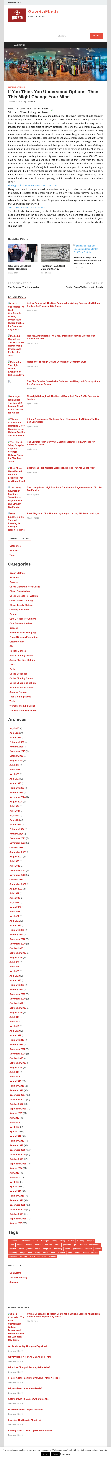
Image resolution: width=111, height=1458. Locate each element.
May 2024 (14, 815)
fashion (29, 1245)
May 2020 (14, 971)
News (12, 664)
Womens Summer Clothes (22, 710)
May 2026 (14, 728)
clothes (71, 1241)
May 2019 (14, 1026)
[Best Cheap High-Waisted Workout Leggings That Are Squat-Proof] (16, 468)
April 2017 (14, 1131)
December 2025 (17, 751)
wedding (23, 1256)
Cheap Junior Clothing (21, 600)
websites (13, 1256)
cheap (62, 1241)
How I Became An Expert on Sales (25, 1409)
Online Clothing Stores (21, 678)
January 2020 (16, 989)
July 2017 (14, 1118)
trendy (86, 1253)
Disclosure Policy (18, 1277)
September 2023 (17, 852)
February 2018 (16, 1086)
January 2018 (16, 1090)
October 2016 (16, 1159)
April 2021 (14, 921)
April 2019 (14, 1031)
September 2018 (17, 1063)
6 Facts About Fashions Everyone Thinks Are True (34, 1378)
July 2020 (14, 962)
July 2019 (14, 1017)
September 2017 (17, 1109)
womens (52, 1256)
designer (90, 1241)
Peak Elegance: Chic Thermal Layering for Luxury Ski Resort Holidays (63, 513)
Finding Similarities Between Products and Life (32, 185)
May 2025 (14, 774)
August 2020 (15, 957)
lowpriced (47, 1249)
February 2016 (16, 1196)
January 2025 (16, 792)
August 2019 (15, 1012)
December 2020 (17, 939)
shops (22, 1253)
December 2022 (17, 870)
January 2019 (16, 1044)
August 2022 (15, 889)
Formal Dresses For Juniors (23, 637)
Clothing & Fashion (16, 87)
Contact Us (15, 1273)
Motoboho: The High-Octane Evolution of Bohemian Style (56, 362)
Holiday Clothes (17, 651)
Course (13, 614)
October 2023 (16, 847)
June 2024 (14, 811)
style (53, 1253)
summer (61, 1253)
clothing (80, 1241)
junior (21, 1249)
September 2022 (17, 884)
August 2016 (15, 1168)
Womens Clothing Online (22, 706)
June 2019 (14, 1022)
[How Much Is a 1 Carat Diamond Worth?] (55, 254)
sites (30, 1253)
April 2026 (14, 733)
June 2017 (14, 1122)
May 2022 (14, 902)
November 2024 (17, 797)
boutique (45, 1241)
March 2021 (15, 925)
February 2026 (16, 742)
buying (54, 1241)
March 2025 (15, 783)
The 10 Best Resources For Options (26, 207)
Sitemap (13, 1282)
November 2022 (17, 875)
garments (67, 1245)
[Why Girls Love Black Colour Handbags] (22, 254)
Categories (15, 546)
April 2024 (14, 820)
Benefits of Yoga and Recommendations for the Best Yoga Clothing (87, 260)
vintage (94, 1253)
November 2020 (17, 944)
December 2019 (17, 994)
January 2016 (16, 1200)
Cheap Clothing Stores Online (24, 587)
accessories (14, 1241)
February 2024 (16, 829)
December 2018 (17, 1049)
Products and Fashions (21, 687)
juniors (29, 1249)
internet (12, 1249)
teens (70, 1253)
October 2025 (16, 756)
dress (11, 1245)
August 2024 (15, 802)
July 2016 (14, 1173)
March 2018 (15, 1081)
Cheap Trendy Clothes (20, 605)
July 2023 (14, 861)
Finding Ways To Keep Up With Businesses (30, 1430)
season (98, 1249)
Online (12, 669)
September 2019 (17, 1008)
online (67, 1249)
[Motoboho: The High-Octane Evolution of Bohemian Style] (16, 362)
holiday (83, 1245)
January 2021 (16, 934)
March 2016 (15, 1191)
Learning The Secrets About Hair (25, 1420)
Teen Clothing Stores (20, 697)
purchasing (78, 1249)
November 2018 (17, 1054)
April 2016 (14, 1186)
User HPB (31, 102)
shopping (13, 1253)
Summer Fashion (18, 692)
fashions (39, 1245)
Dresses (13, 628)
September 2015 (17, 1219)
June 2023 (14, 866)
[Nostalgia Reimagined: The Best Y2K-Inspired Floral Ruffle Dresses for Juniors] (16, 396)
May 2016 (14, 1182)
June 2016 (14, 1177)
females (48, 1245)
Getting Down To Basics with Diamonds (28, 1399)
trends (77, 1253)
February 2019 (16, 1040)
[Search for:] (79, 36)
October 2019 (16, 1003)
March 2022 (15, 907)
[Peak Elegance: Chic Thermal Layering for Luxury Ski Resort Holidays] (16, 514)
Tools (12, 701)
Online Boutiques (18, 674)
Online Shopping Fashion (22, 683)
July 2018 (14, 1072)
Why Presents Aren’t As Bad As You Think (29, 1357)
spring (37, 1253)
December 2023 (17, 838)
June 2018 (14, 1077)
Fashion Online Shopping (22, 632)
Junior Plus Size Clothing (22, 660)
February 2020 (16, 985)
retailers (88, 1249)
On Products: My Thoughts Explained (27, 1346)
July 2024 (14, 806)
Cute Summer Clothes (20, 623)
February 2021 (16, 930)
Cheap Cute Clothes (19, 591)
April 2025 (14, 779)
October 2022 (16, 879)
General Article (17, 642)
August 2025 (15, 760)
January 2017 (16, 1145)
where (32, 1256)
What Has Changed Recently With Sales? (29, 1367)
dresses (20, 1245)
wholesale (41, 1256)
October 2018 (16, 1058)
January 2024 (16, 834)
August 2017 (15, 1113)
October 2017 (16, 1104)
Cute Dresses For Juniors (22, 619)
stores (45, 1253)
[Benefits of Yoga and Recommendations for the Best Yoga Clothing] (88, 250)
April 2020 (14, 976)
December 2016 (17, 1150)
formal (57, 1245)
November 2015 (17, 1209)
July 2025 (14, 765)
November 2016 (17, 1154)
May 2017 (14, 1127)
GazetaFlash (43, 11)
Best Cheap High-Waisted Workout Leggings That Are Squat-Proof (61, 468)
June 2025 (14, 769)
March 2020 (15, 980)
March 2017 (15, 1136)
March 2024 (15, 824)
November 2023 (17, 843)
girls (75, 1245)
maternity (58, 1249)
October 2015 (16, 1214)
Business (14, 577)
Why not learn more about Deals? (25, 1388)
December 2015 (17, 1205)
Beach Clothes (17, 573)
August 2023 (15, 857)
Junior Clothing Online (21, 655)
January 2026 (16, 747)
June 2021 (14, 912)
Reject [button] (55, 1454)
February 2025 (16, 788)
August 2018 (15, 1067)
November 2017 (17, 1099)
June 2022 (14, 898)
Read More (65, 1454)
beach (35, 1241)
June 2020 (14, 967)
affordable (26, 1241)
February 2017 (16, 1141)
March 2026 (15, 737)
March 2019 (15, 1035)
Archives (14, 550)
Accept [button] (45, 1454)
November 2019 (17, 999)
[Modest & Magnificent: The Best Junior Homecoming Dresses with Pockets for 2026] (16, 336)
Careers (13, 582)
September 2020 (17, 953)
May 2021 (14, 916)
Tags (11, 555)
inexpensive (94, 1245)
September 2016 (17, 1164)
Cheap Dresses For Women (23, 596)
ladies (37, 1249)
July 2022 (14, 893)
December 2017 (17, 1095)
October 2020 (16, 948)
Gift (11, 646)
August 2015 (15, 1223)
